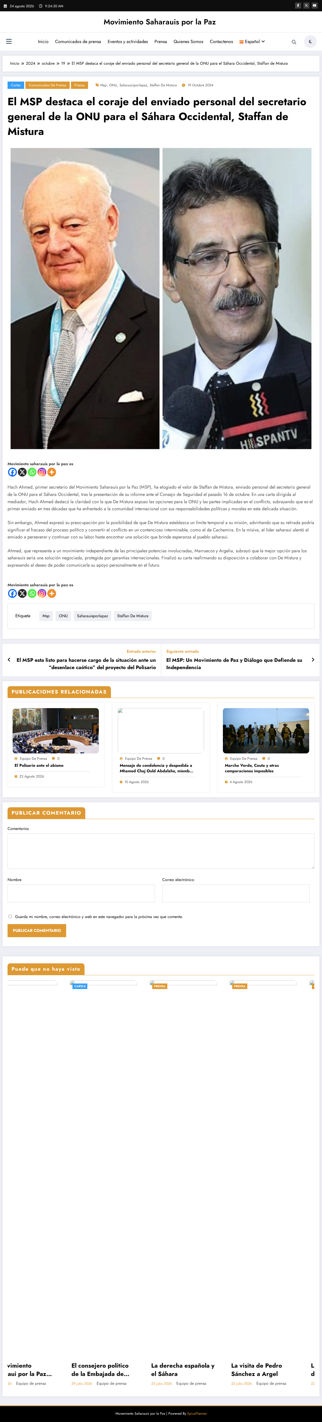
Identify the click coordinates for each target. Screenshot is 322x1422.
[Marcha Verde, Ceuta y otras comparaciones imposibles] (266, 730)
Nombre (14, 880)
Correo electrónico (178, 880)
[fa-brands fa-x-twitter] (306, 6)
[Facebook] (12, 472)
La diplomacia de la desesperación (197, 1369)
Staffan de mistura (163, 85)
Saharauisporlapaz (133, 85)
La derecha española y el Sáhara (41, 1369)
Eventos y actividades (128, 41)
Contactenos (221, 41)
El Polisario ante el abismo (39, 765)
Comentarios (18, 828)
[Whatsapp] (32, 472)
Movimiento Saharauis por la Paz (160, 21)
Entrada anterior (141, 651)
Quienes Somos (188, 41)
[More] (51, 472)
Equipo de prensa (33, 758)
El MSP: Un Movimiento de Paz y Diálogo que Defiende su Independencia (234, 664)
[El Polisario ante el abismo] (56, 730)
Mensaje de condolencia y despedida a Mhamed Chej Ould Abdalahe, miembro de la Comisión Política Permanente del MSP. (157, 768)
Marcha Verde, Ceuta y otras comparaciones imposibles (252, 768)
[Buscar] (294, 42)
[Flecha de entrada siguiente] (312, 660)
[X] (22, 472)
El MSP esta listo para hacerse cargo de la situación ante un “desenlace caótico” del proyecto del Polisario (86, 664)
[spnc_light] (310, 41)
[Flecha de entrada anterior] (9, 660)
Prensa (160, 41)
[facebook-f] (298, 6)
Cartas (16, 85)
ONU (113, 85)
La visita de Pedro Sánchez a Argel (115, 1369)
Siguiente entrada (182, 651)
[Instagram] (41, 472)
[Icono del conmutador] (9, 42)
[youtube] (315, 6)
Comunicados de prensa (78, 41)
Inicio (43, 41)
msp (103, 85)
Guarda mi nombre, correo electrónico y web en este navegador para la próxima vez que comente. (99, 917)
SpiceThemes (197, 1413)
